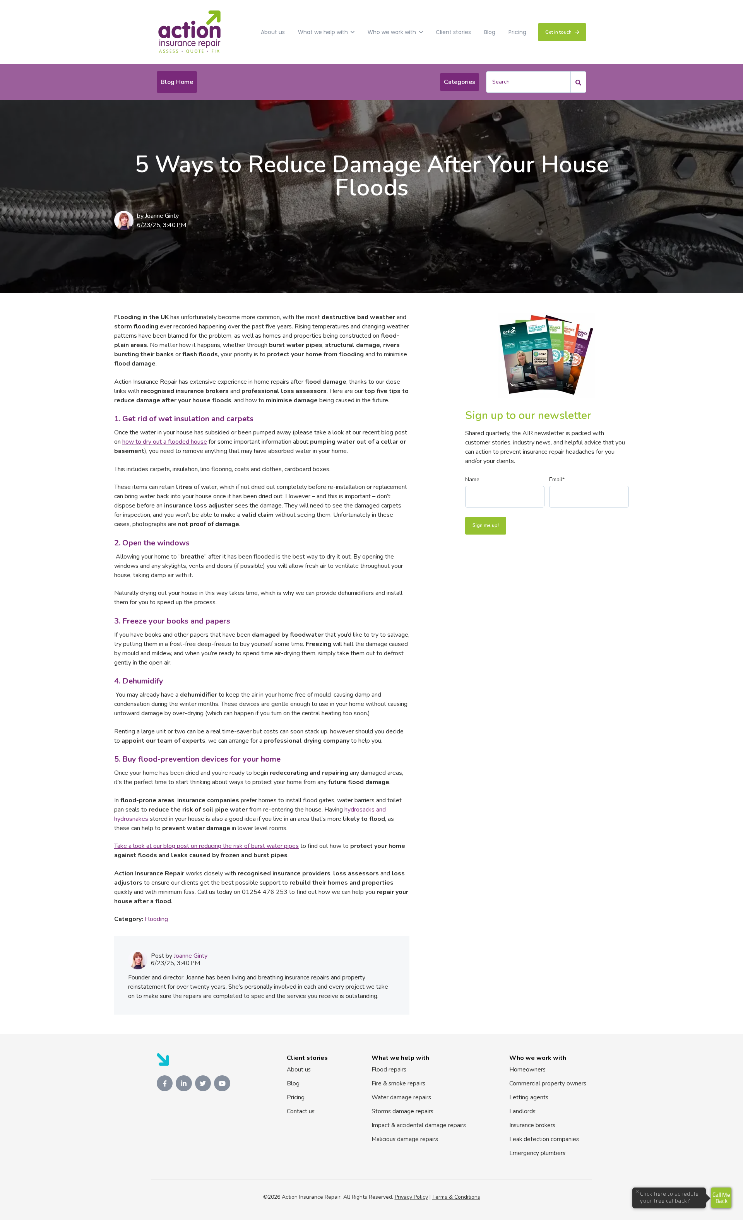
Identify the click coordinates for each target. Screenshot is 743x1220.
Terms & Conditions (456, 1197)
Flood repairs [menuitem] (389, 1069)
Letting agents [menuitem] (528, 1097)
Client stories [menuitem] (307, 1058)
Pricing (517, 32)
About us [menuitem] (299, 1069)
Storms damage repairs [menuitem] (402, 1111)
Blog (489, 32)
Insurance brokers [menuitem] (532, 1125)
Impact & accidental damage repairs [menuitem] (419, 1125)
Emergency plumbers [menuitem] (537, 1153)
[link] (190, 31)
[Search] (578, 82)
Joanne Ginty (162, 216)
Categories (459, 82)
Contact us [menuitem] (301, 1111)
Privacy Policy (411, 1197)
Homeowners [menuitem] (527, 1069)
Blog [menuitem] (293, 1083)
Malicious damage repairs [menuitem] (405, 1139)
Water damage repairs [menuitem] (401, 1097)
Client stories (453, 32)
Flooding (156, 919)
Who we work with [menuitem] (537, 1058)
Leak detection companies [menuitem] (544, 1139)
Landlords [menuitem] (522, 1111)
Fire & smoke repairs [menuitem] (398, 1083)
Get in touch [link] (558, 32)
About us (273, 32)
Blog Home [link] (177, 82)
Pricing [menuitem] (296, 1097)
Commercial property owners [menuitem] (547, 1083)
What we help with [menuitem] (400, 1058)
